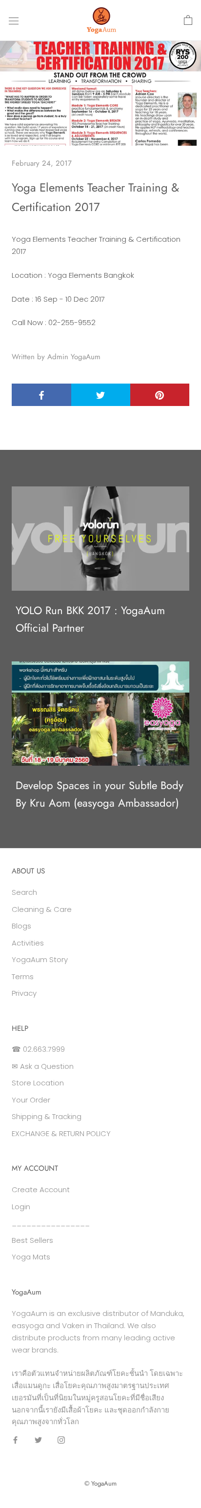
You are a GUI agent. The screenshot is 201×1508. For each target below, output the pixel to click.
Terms (23, 976)
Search (24, 892)
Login (21, 1206)
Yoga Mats (31, 1257)
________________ (51, 1223)
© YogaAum (100, 1483)
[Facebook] (15, 1439)
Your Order (31, 1100)
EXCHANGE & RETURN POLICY (61, 1133)
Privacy (24, 993)
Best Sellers (32, 1240)
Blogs (21, 926)
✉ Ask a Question (43, 1066)
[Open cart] (188, 20)
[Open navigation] (14, 20)
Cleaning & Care (42, 909)
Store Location (38, 1083)
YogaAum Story (40, 959)
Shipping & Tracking (46, 1116)
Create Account (41, 1189)
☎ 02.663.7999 (38, 1049)
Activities (28, 943)
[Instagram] (61, 1439)
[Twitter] (38, 1439)
